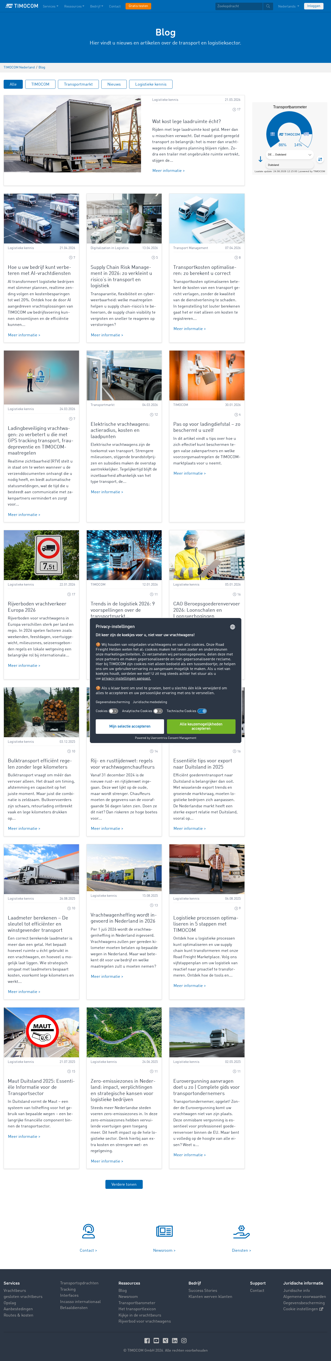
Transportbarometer (136, 1303)
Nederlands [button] (287, 6)
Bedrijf (95, 6)
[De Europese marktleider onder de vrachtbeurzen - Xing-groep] (166, 1341)
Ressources (73, 6)
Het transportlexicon (137, 1309)
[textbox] (244, 6)
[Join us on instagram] (184, 1341)
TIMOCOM (40, 84)
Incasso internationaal (80, 1302)
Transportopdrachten (79, 1283)
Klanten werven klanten (210, 1297)
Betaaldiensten (74, 1308)
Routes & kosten (18, 1315)
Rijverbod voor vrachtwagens (144, 1321)
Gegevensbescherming (304, 1303)
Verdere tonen (124, 1185)
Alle (13, 84)
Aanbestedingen (18, 1309)
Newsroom (128, 1297)
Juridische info (296, 1291)
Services (49, 6)
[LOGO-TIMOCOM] (22, 6)
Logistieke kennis (150, 84)
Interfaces (69, 1296)
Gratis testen (138, 6)
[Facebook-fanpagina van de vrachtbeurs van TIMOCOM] (147, 1341)
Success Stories (203, 1291)
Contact (115, 6)
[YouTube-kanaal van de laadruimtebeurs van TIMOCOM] (157, 1341)
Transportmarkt (78, 84)
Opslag (10, 1303)
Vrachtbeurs (15, 1291)
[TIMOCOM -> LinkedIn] (175, 1341)
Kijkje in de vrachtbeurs (139, 1315)
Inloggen (313, 6)
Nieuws (114, 84)
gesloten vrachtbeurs (23, 1297)
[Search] (268, 6)
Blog (122, 1291)
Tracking (68, 1289)
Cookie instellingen (300, 1309)
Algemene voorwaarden (304, 1297)
